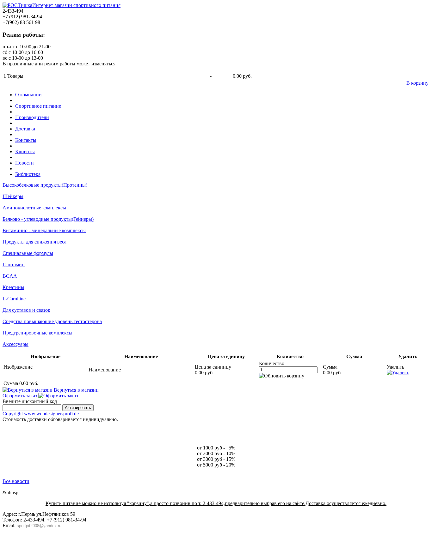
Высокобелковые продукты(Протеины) (45, 185)
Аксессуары (15, 344)
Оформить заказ (20, 395)
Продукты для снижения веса (34, 241)
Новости (24, 163)
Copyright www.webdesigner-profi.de (41, 413)
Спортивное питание (38, 106)
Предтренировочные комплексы (37, 332)
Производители (32, 117)
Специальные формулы (28, 253)
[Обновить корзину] (281, 376)
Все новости (16, 481)
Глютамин (14, 264)
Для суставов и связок (26, 310)
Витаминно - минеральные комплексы (44, 230)
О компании (28, 94)
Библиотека (27, 174)
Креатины (13, 287)
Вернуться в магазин (75, 390)
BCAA (10, 276)
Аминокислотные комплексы (34, 207)
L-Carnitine (14, 298)
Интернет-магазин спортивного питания (76, 5)
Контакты (25, 140)
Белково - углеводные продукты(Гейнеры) (48, 219)
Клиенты (25, 151)
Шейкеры (13, 196)
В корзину (417, 83)
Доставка (25, 128)
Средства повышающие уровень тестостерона (52, 321)
